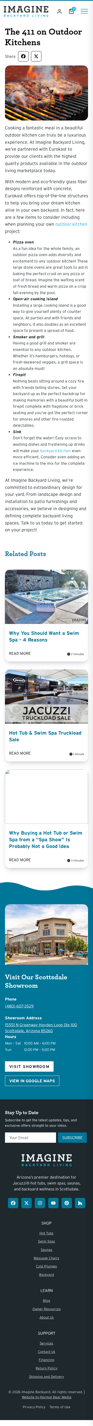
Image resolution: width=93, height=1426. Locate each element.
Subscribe (72, 1137)
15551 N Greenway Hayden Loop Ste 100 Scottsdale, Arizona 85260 (41, 1028)
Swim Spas (46, 1241)
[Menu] (84, 11)
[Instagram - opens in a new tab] (40, 1203)
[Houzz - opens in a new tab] (80, 1203)
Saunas (46, 1250)
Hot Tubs (46, 1233)
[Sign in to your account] (59, 11)
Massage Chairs (46, 1258)
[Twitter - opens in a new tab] (26, 1203)
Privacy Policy (34, 1407)
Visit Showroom (29, 1066)
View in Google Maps (32, 1081)
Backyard (46, 1275)
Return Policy (46, 1368)
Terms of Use (59, 1407)
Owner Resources (46, 1309)
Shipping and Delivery (46, 1377)
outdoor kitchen (71, 224)
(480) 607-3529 (19, 1006)
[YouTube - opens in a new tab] (53, 1203)
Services (46, 1343)
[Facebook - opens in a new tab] (13, 1203)
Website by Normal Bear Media (46, 1397)
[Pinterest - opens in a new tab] (67, 1203)
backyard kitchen (55, 450)
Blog (46, 1301)
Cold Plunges (46, 1266)
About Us (46, 1317)
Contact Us (46, 1352)
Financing (46, 1360)
